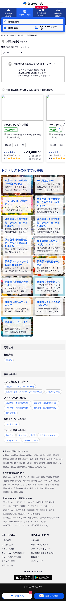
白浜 (56, 459)
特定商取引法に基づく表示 (42, 552)
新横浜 (57, 480)
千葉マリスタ (20, 509)
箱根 (31, 459)
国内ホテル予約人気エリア (14, 451)
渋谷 (20, 476)
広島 (52, 484)
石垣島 (42, 459)
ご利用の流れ (7, 544)
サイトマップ (37, 561)
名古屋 (11, 484)
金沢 (17, 484)
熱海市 (6, 459)
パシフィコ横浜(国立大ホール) (35, 525)
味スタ (51, 509)
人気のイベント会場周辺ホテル (16, 498)
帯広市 (13, 466)
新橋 (12, 480)
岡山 (47, 484)
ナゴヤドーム (20, 502)
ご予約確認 (6, 540)
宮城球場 (31, 509)
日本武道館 (35, 513)
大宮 (43, 476)
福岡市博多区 (53, 455)
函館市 (25, 459)
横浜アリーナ (23, 513)
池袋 (33, 476)
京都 (22, 484)
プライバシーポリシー (40, 548)
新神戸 (41, 484)
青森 (52, 488)
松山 (60, 462)
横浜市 (29, 455)
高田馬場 (26, 480)
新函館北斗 (8, 492)
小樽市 (6, 455)
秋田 (36, 488)
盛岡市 (6, 462)
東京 (5, 476)
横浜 (51, 480)
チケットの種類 (8, 548)
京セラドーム (36, 506)
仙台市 (22, 455)
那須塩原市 (22, 466)
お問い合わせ (7, 565)
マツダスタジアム (11, 506)
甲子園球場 (49, 502)
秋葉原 (56, 476)
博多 (5, 488)
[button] (18, 28)
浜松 (61, 459)
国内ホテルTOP (7, 35)
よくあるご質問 (8, 561)
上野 (38, 476)
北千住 (34, 480)
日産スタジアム (10, 513)
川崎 (45, 480)
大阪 (35, 484)
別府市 (42, 462)
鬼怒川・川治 (32, 462)
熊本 (10, 488)
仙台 (26, 488)
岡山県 (20, 35)
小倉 (57, 484)
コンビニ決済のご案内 (11, 556)
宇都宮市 (21, 462)
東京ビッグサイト (21, 521)
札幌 (21, 492)
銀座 (12, 459)
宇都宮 (49, 476)
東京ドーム (8, 502)
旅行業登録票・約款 (39, 544)
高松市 (49, 462)
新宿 (15, 476)
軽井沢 (18, 459)
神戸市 (43, 455)
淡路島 (50, 459)
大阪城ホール (33, 517)
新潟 (47, 488)
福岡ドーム (24, 506)
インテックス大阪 (38, 521)
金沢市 (36, 455)
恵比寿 (26, 476)
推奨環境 (35, 556)
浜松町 (18, 480)
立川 (40, 480)
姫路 (55, 462)
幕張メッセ (8, 521)
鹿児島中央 (18, 488)
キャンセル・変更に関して (13, 552)
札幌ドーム (48, 506)
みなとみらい (41, 466)
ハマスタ (31, 502)
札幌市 (31, 466)
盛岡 (31, 488)
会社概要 (35, 540)
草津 (36, 459)
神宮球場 (40, 502)
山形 (42, 488)
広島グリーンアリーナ (50, 517)
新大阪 (28, 484)
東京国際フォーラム (12, 525)
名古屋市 (14, 455)
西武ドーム (8, 509)
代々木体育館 (41, 509)
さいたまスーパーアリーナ (14, 517)
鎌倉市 (6, 466)
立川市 (13, 462)
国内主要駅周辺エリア (12, 472)
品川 (10, 476)
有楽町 (6, 480)
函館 (16, 492)
